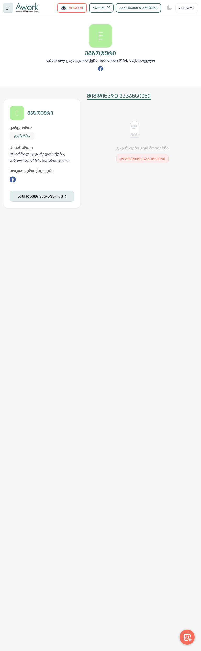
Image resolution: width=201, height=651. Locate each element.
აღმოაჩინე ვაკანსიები (142, 158)
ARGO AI (75, 8)
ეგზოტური (40, 113)
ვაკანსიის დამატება (138, 8)
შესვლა (186, 8)
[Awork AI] (187, 637)
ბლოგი (100, 8)
